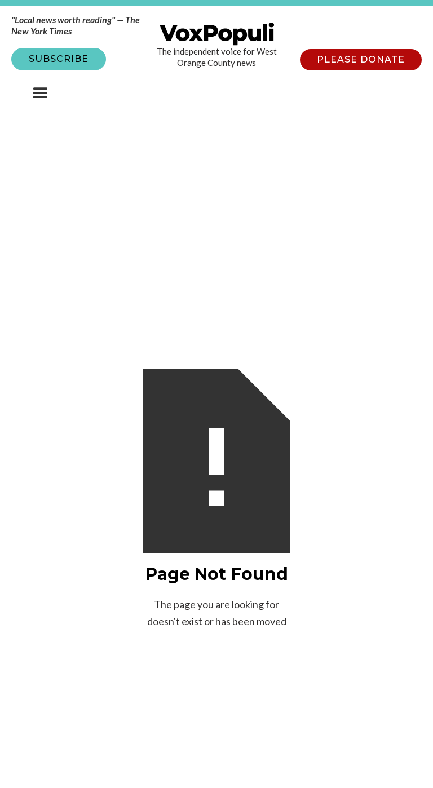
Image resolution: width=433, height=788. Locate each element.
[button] (41, 93)
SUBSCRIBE (59, 59)
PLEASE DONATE (361, 59)
